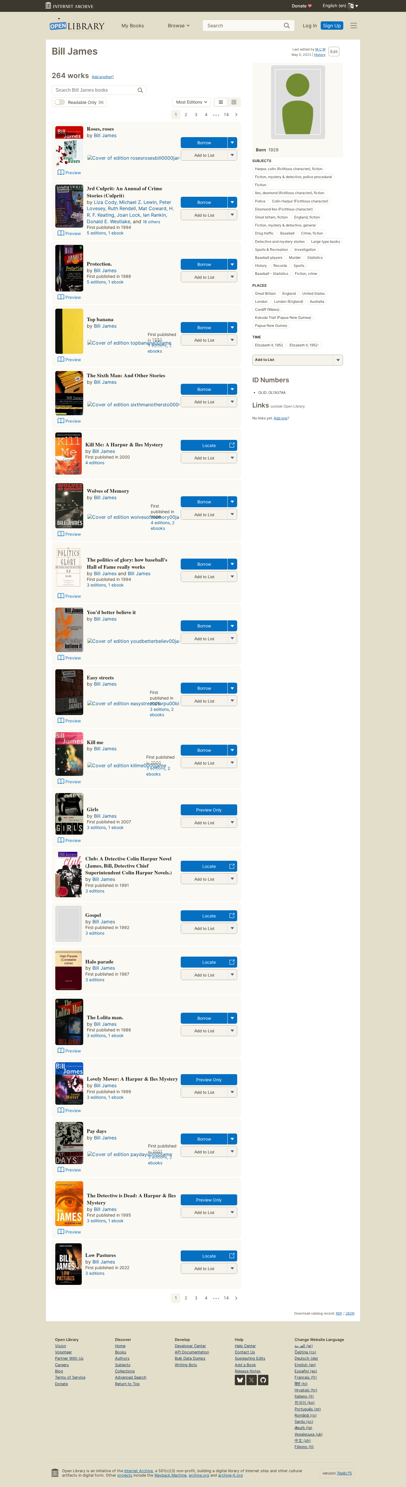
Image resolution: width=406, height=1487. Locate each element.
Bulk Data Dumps (190, 1358)
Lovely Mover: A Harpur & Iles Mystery (132, 1078)
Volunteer (63, 1352)
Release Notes (248, 1371)
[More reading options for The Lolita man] (232, 1030)
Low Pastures (100, 1255)
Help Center (245, 1346)
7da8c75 (344, 1473)
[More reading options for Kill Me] (232, 457)
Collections (125, 1371)
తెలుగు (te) (303, 1428)
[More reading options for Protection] (232, 276)
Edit (334, 51)
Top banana (100, 319)
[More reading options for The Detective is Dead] (232, 1212)
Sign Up (332, 25)
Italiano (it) (304, 1396)
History (319, 55)
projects (124, 1475)
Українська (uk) (309, 1434)
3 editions (96, 584)
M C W (320, 49)
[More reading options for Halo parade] (232, 974)
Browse (176, 25)
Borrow (204, 142)
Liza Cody (105, 202)
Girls (92, 809)
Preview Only (209, 809)
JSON (349, 1313)
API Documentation (192, 1352)
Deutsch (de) (306, 1358)
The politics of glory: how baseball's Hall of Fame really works (127, 563)
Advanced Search (131, 1377)
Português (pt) (308, 1409)
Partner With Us (69, 1358)
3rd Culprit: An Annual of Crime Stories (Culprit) (124, 191)
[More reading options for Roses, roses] (232, 155)
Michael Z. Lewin (138, 202)
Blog (59, 1371)
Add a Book (245, 1365)
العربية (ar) (304, 1346)
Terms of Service (70, 1377)
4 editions (94, 462)
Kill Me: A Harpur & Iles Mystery (124, 444)
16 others (151, 221)
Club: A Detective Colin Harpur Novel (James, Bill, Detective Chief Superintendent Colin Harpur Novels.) (128, 865)
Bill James (105, 135)
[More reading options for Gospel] (232, 928)
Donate (302, 5)
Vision (60, 1346)
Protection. (99, 263)
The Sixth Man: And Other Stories (126, 375)
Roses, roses (100, 128)
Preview (73, 172)
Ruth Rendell (122, 208)
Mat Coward (152, 208)
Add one (280, 418)
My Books (133, 25)
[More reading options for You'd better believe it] (232, 638)
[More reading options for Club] (232, 878)
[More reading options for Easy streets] (232, 700)
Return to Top (127, 1384)
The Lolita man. (105, 1017)
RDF (339, 1313)
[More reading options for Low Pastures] (232, 1268)
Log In (310, 25)
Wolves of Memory (108, 490)
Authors (122, 1358)
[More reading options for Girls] (232, 822)
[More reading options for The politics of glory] (232, 576)
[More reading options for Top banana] (232, 340)
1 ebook (116, 232)
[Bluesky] (240, 1380)
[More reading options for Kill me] (232, 762)
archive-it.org (230, 1475)
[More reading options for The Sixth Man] (232, 401)
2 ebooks (159, 348)
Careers (62, 1365)
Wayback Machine (170, 1475)
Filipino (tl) (304, 1447)
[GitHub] (263, 1380)
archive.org (199, 1475)
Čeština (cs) (305, 1352)
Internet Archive (138, 1471)
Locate (209, 445)
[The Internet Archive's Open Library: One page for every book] (76, 25)
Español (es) (306, 1371)
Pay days (96, 1131)
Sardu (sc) (304, 1421)
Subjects (122, 1365)
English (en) (305, 1365)
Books (120, 1352)
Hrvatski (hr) (306, 1390)
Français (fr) (306, 1377)
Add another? (103, 76)
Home (120, 1346)
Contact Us (245, 1352)
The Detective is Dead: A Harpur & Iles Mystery (131, 1198)
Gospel (93, 915)
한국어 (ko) (305, 1402)
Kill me (95, 742)
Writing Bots (186, 1365)
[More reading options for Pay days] (232, 1151)
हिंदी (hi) (301, 1384)
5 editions (96, 232)
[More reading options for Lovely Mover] (232, 1092)
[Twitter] (251, 1380)
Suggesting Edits (250, 1358)
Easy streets (100, 677)
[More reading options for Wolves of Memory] (232, 514)
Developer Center (190, 1346)
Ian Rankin (154, 215)
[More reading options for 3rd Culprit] (232, 214)
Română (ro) (306, 1415)
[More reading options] (232, 142)
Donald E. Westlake (108, 221)
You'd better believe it (111, 612)
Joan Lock (128, 215)
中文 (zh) (303, 1440)
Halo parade (99, 961)
